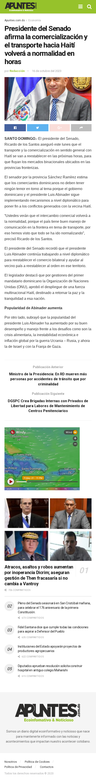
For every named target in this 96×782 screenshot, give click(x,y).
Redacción (17, 71)
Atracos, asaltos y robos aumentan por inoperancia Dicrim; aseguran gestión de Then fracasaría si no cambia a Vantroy (38, 575)
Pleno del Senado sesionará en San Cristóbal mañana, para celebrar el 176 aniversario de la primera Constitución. (54, 607)
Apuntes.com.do (14, 20)
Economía (34, 20)
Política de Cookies (37, 761)
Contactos (46, 767)
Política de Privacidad (18, 767)
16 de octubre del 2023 (46, 71)
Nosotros (10, 761)
